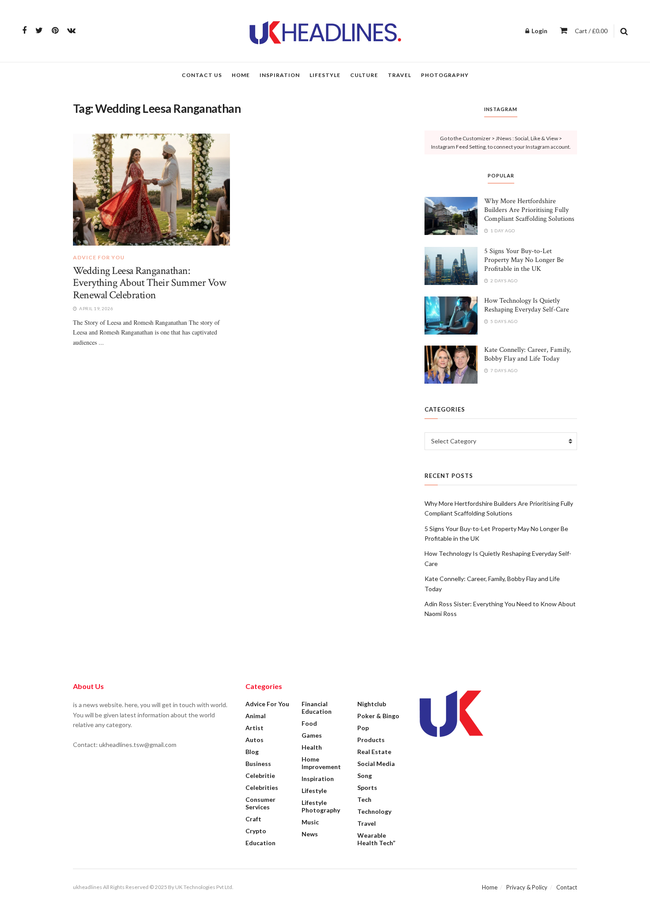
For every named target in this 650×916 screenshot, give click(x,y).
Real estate (374, 751)
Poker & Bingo (378, 716)
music (310, 822)
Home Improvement (321, 762)
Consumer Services (260, 803)
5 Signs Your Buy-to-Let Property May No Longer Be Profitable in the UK (524, 259)
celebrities (261, 787)
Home (241, 75)
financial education (317, 707)
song (364, 775)
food (309, 723)
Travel (399, 75)
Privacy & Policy (526, 887)
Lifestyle (325, 75)
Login (538, 31)
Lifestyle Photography (321, 806)
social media (376, 763)
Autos (254, 739)
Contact (566, 887)
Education (260, 843)
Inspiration (280, 75)
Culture (364, 75)
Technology (374, 811)
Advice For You (99, 257)
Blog (252, 751)
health (312, 747)
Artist (254, 727)
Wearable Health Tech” (376, 839)
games (312, 735)
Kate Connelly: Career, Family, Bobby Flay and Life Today (527, 354)
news (310, 834)
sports (367, 787)
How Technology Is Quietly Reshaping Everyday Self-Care (526, 305)
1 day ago (502, 230)
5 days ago (503, 321)
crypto (255, 831)
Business (258, 763)
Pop (363, 727)
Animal (255, 716)
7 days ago (503, 370)
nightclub (371, 704)
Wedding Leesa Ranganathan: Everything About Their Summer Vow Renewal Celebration (149, 283)
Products (371, 739)
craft (253, 819)
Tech (364, 799)
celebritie (260, 775)
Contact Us (202, 75)
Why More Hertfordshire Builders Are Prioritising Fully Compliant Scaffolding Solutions (529, 209)
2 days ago (503, 280)
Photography (445, 75)
